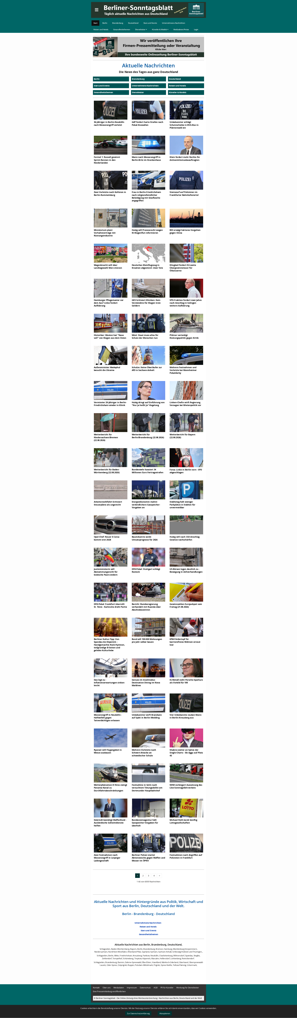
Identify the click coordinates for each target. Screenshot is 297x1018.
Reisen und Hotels (101, 29)
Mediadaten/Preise (181, 29)
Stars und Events (150, 23)
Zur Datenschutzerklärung (138, 1013)
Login (196, 29)
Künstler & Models (159, 29)
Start (95, 23)
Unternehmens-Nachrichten (173, 23)
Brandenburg (117, 23)
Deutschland (133, 23)
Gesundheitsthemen (121, 29)
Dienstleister (140, 29)
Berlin (104, 23)
